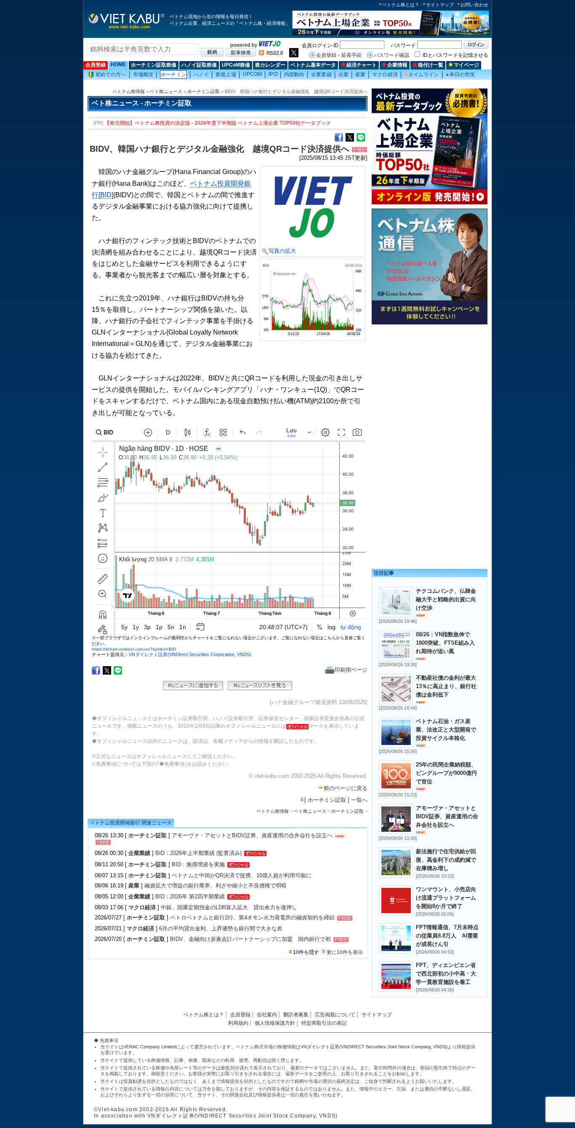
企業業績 (321, 75)
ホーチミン (173, 75)
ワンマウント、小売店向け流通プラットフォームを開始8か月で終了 (446, 897)
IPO (273, 74)
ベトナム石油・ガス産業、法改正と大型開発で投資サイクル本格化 (446, 729)
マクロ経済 (385, 75)
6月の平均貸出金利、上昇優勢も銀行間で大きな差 (220, 928)
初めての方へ (111, 75)
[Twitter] (350, 136)
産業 (360, 75)
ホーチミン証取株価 (153, 65)
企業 (343, 75)
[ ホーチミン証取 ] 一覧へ (335, 800)
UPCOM (252, 74)
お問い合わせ (474, 4)
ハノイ (201, 75)
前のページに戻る (345, 788)
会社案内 (267, 1015)
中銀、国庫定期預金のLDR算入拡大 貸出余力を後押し (229, 907)
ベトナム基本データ (313, 65)
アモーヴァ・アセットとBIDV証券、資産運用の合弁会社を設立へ (252, 835)
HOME (118, 64)
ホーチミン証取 (203, 91)
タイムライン (422, 75)
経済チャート (361, 65)
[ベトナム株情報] (126, 28)
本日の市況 (460, 75)
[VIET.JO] (269, 45)
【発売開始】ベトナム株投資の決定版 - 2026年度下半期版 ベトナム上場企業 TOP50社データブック (217, 123)
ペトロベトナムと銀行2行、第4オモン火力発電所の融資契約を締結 (252, 918)
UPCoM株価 (236, 65)
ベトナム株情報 (128, 91)
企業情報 (397, 65)
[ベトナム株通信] (429, 323)
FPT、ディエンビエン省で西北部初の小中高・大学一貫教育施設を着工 (446, 973)
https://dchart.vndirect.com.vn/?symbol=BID (134, 649)
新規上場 (226, 75)
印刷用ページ (351, 670)
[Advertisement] (429, 387)
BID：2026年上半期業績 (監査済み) (198, 853)
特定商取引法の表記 (324, 1023)
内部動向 (294, 75)
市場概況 (143, 75)
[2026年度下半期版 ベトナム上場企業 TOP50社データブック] (390, 34)
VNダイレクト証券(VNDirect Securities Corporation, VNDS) (190, 654)
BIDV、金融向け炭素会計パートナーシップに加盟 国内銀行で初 (250, 939)
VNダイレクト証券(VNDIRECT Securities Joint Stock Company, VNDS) (374, 1046)
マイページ (466, 65)
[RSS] (271, 53)
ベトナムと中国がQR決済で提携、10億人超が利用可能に (241, 875)
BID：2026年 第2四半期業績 (190, 896)
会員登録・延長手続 (339, 55)
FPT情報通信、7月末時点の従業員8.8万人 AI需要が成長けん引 (447, 935)
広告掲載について (335, 1015)
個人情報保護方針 (275, 1023)
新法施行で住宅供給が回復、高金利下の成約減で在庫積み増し (446, 859)
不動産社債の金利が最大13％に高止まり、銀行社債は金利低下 (446, 686)
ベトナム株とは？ (400, 4)
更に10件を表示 (345, 952)
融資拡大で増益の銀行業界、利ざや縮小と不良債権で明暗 (215, 885)
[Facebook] (339, 136)
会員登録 (95, 65)
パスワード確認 (391, 55)
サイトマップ (440, 4)
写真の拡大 (282, 251)
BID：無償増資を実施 (198, 864)
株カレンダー (270, 65)
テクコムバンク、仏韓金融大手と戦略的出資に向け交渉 (446, 599)
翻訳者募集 (296, 1015)
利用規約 (238, 1023)
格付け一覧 (430, 65)
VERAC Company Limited (149, 1046)
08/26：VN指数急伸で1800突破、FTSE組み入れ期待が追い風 (445, 642)
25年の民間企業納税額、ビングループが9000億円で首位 (446, 773)
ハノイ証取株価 (199, 65)
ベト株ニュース (166, 91)
